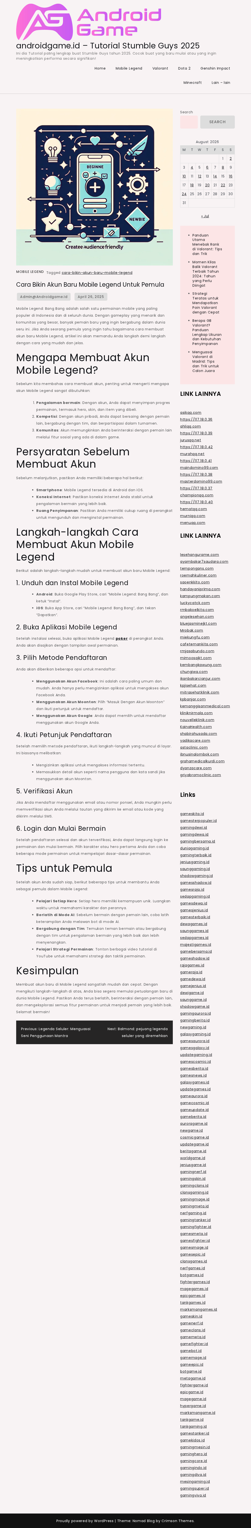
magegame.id (193, 1398)
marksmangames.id (198, 1309)
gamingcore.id (193, 1460)
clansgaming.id (194, 1192)
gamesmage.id (194, 1247)
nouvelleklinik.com (197, 719)
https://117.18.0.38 (196, 474)
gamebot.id (191, 1350)
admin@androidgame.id (43, 296)
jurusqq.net (190, 440)
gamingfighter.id (195, 1226)
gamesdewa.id (193, 903)
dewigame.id (192, 992)
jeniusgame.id (193, 1164)
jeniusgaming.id (195, 862)
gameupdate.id (194, 1109)
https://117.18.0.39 (196, 433)
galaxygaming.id (195, 1034)
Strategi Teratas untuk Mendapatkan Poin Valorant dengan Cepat (205, 303)
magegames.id (194, 1288)
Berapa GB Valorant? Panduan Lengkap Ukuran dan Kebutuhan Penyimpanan (207, 332)
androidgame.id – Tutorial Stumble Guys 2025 (108, 45)
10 (184, 176)
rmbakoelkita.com (197, 609)
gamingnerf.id (193, 1171)
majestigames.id (195, 944)
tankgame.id (192, 1419)
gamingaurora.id (195, 1013)
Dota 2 (184, 68)
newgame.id (191, 1130)
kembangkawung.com (201, 664)
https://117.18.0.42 (196, 447)
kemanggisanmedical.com (205, 706)
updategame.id (194, 1144)
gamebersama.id (196, 951)
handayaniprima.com (200, 589)
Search (186, 112)
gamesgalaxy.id (194, 1047)
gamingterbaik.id (196, 855)
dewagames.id (193, 923)
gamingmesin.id (195, 1447)
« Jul (205, 216)
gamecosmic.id (194, 1102)
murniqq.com (192, 515)
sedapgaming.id (195, 896)
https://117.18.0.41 (196, 460)
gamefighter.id (194, 1343)
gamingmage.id (195, 1199)
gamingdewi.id (193, 827)
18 (192, 185)
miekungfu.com (195, 637)
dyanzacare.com (196, 768)
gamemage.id (193, 1357)
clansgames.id (193, 1261)
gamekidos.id (192, 1440)
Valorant (160, 68)
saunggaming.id (195, 868)
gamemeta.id (193, 1337)
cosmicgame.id (194, 1137)
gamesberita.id (194, 1068)
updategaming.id (196, 1054)
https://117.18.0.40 (196, 502)
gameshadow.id (195, 958)
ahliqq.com (190, 426)
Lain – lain (221, 82)
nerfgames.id (192, 1268)
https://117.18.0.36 (196, 419)
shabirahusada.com (198, 733)
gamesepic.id (192, 1254)
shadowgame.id (195, 1006)
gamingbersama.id (197, 841)
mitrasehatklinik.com (199, 692)
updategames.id (195, 1089)
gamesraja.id (192, 889)
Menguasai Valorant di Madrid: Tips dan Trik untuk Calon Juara (205, 361)
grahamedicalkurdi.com (202, 761)
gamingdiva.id (193, 1474)
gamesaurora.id (195, 1040)
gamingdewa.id (194, 834)
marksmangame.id (197, 1412)
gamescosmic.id (195, 1061)
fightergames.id (195, 1281)
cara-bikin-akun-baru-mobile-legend (97, 272)
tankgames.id (192, 1302)
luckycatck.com (195, 602)
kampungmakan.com (200, 595)
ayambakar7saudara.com (204, 561)
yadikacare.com (195, 740)
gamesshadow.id (196, 882)
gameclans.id (192, 1330)
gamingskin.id (193, 1178)
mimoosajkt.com (196, 657)
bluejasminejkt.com (198, 623)
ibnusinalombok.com (199, 754)
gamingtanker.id (195, 1219)
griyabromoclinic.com (200, 774)
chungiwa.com (194, 671)
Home (100, 68)
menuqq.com (192, 522)
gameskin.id (191, 1316)
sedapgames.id (194, 937)
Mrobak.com (191, 630)
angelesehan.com (197, 616)
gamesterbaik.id (195, 917)
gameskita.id (192, 813)
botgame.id (191, 1371)
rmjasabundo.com (197, 651)
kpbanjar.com (193, 699)
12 (199, 176)
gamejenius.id (193, 985)
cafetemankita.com (199, 644)
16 (230, 176)
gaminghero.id (193, 1454)
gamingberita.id (195, 1020)
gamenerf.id (191, 1323)
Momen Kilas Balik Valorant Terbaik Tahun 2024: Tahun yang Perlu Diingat (205, 274)
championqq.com (196, 495)
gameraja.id (191, 972)
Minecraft (193, 82)
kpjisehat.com (193, 685)
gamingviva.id (193, 1495)
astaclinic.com (194, 747)
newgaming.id (193, 1027)
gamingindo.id (193, 1467)
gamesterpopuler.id (198, 820)
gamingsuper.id (194, 1488)
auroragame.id (194, 1123)
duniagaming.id (194, 848)
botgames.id (192, 1275)
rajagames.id (192, 965)
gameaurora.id (194, 1096)
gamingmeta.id (194, 1206)
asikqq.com (190, 412)
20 (207, 185)
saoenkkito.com (195, 582)
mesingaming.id (195, 1481)
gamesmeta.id (193, 1233)
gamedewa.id (192, 979)
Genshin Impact (215, 68)
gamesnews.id (193, 1075)
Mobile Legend (129, 68)
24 (184, 194)
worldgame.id (192, 1158)
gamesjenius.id (194, 910)
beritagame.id (193, 1151)
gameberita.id (193, 1116)
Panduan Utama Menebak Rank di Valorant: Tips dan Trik (207, 244)
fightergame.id (194, 1385)
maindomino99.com (199, 467)
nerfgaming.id (193, 1213)
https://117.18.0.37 (196, 488)
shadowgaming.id (196, 875)
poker (122, 638)
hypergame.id (193, 1405)
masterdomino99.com (201, 481)
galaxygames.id (194, 1082)
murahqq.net (192, 453)
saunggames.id (194, 930)
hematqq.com (193, 508)
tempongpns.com (197, 568)
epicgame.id (191, 1392)
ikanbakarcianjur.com (200, 678)
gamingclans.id (194, 1185)
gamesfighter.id (195, 1240)
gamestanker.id (194, 1433)
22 (223, 185)
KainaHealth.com (196, 726)
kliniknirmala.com (196, 713)
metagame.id (193, 1378)
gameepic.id (191, 1364)
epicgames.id (192, 1295)
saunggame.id (193, 999)
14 (215, 176)
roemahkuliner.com (198, 575)
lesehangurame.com (199, 554)
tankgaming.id (193, 1426)
